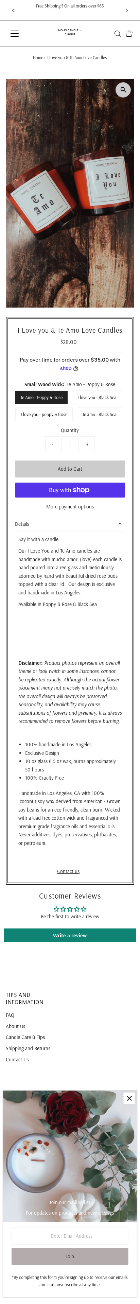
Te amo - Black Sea (99, 414)
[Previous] (13, 10)
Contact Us (17, 1059)
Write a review (70, 935)
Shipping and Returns (28, 1048)
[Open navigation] (21, 33)
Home (38, 57)
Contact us (68, 871)
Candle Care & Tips (25, 1037)
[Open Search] (118, 34)
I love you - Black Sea (97, 397)
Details (22, 524)
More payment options (70, 506)
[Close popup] (129, 1098)
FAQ (10, 1015)
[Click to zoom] (123, 90)
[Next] (126, 10)
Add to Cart (70, 469)
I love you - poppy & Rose (44, 414)
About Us (15, 1026)
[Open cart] (129, 34)
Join (70, 1256)
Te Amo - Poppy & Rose (41, 397)
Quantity (70, 430)
